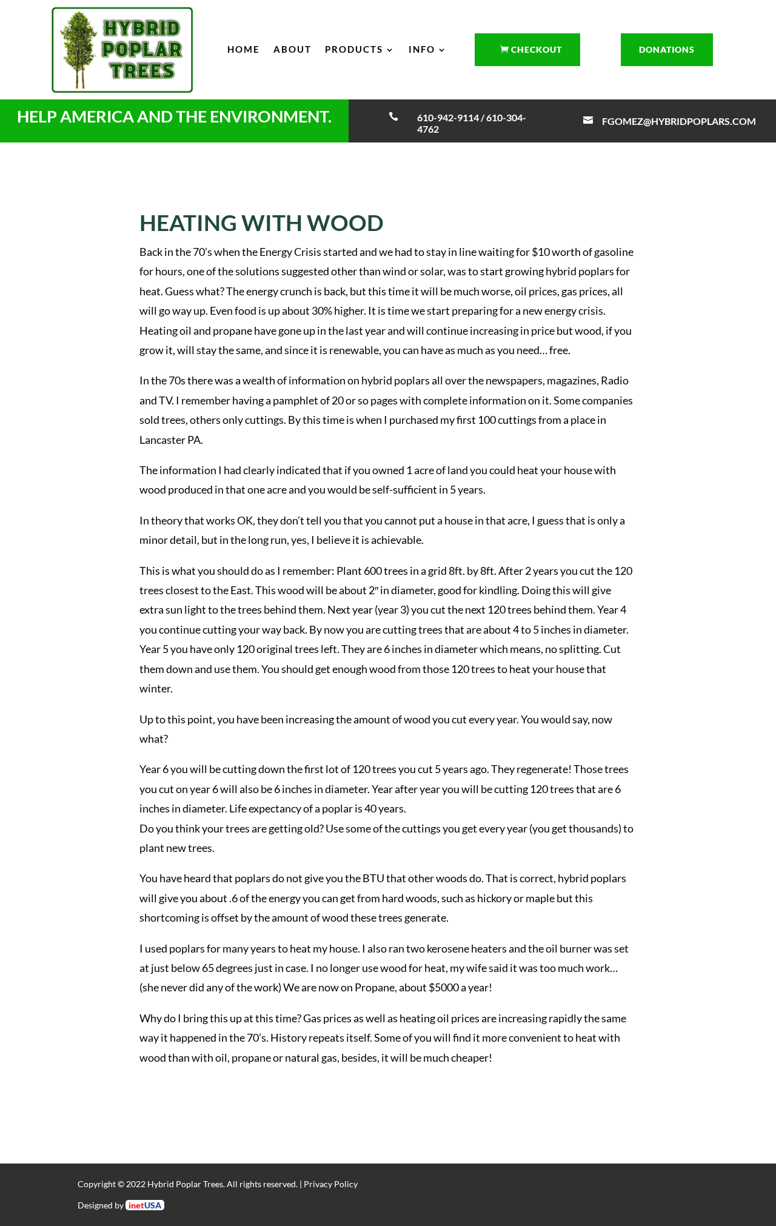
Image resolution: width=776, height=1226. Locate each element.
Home (243, 49)
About (292, 49)
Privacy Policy (331, 1184)
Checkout (536, 49)
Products (354, 49)
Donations (667, 49)
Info (422, 49)
